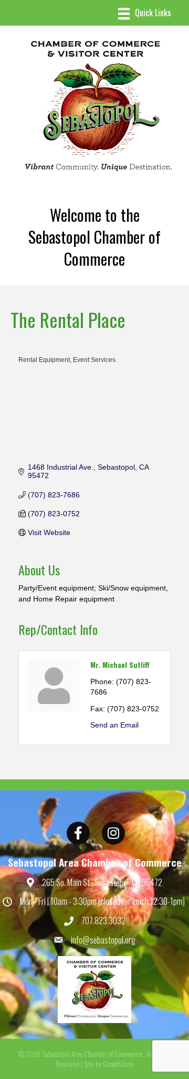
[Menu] (144, 13)
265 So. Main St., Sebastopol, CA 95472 (102, 882)
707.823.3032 (103, 920)
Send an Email (114, 725)
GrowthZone (118, 1064)
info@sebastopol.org (103, 940)
